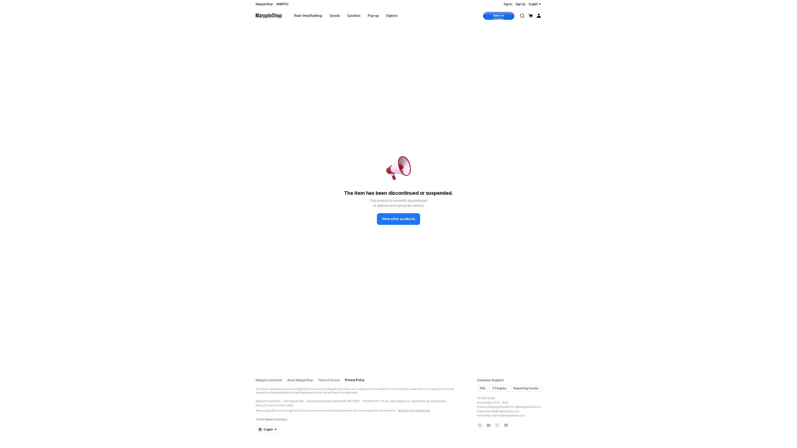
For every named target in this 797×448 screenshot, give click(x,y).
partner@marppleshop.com (503, 411)
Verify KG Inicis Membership (414, 410)
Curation (353, 16)
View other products (398, 219)
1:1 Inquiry (499, 388)
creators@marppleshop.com (508, 415)
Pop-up (373, 16)
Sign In (508, 4)
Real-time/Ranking (308, 16)
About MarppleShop (300, 380)
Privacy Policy (354, 380)
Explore (391, 16)
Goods (335, 16)
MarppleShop (264, 4)
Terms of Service (329, 380)
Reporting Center (526, 388)
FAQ (482, 388)
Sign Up (520, 4)
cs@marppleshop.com (527, 406)
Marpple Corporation (269, 380)
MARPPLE (282, 4)
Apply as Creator (498, 17)
